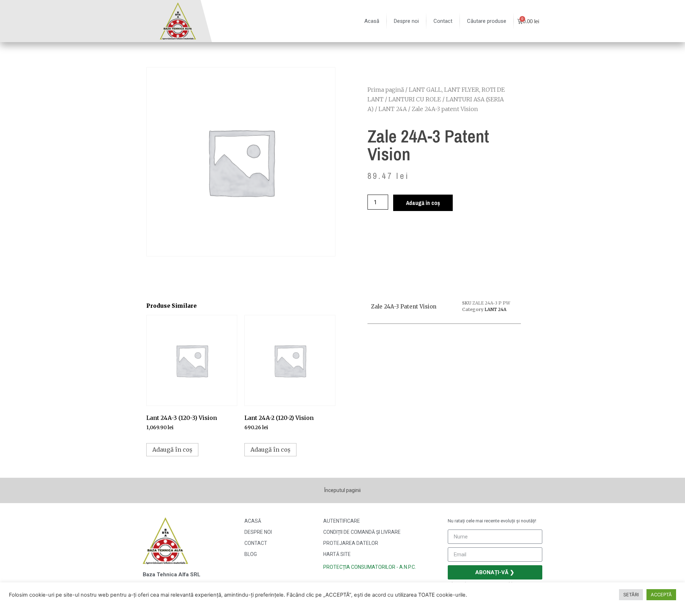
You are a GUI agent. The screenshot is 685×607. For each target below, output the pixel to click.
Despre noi (406, 21)
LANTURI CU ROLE (415, 99)
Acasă (371, 21)
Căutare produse (486, 21)
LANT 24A (393, 108)
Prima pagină (385, 89)
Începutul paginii (342, 490)
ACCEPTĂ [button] (661, 594)
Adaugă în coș (423, 203)
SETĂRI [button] (631, 594)
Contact (442, 21)
